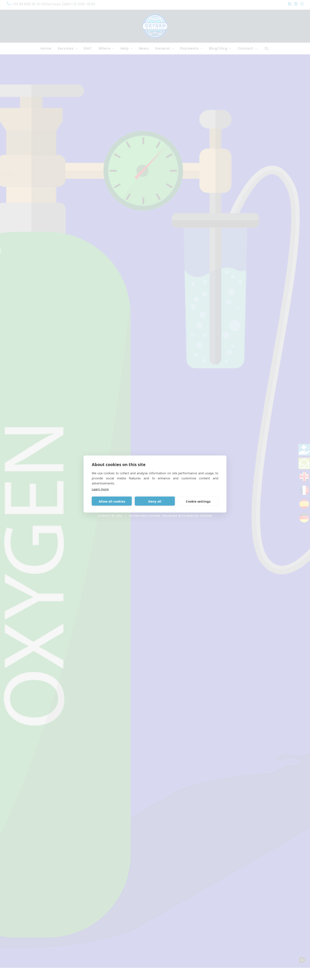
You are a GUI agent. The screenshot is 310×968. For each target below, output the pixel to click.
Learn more (100, 489)
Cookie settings (198, 501)
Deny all (154, 501)
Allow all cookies (112, 501)
